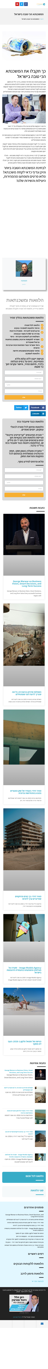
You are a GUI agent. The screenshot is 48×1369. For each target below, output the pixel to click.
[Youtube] (17, 4)
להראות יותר (38, 1281)
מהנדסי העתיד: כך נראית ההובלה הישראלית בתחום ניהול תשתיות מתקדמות (24, 1246)
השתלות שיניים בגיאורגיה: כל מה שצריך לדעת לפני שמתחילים (26, 693)
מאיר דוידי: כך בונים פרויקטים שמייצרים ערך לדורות (28, 897)
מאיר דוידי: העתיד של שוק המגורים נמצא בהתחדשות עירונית (25, 792)
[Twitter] (22, 4)
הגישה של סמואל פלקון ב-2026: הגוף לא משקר (24, 1042)
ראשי (42, 19)
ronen (24, 280)
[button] (37, 407)
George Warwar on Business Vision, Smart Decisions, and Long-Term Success (26, 583)
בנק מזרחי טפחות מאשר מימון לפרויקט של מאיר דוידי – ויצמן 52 (25, 1242)
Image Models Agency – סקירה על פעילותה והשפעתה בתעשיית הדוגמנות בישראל (24, 970)
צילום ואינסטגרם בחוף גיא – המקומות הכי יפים (30, 1236)
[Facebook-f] (26, 4)
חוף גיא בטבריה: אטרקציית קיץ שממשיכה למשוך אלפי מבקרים (25, 1239)
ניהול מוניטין (17, 1317)
